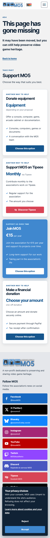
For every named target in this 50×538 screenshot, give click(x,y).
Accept (25, 529)
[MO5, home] (13, 4)
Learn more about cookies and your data (23, 511)
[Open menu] (44, 5)
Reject (25, 521)
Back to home (10, 58)
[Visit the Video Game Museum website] (28, 4)
